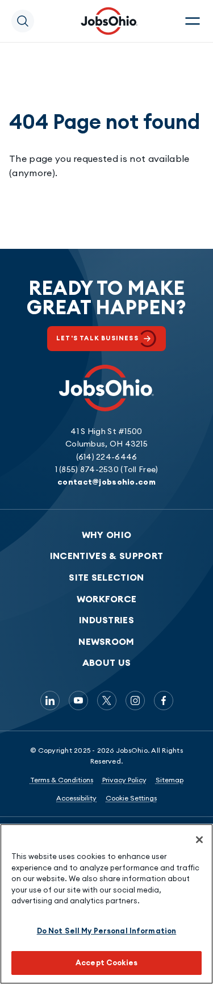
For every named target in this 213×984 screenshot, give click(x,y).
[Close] (199, 839)
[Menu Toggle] (192, 21)
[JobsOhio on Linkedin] (50, 700)
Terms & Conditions (61, 779)
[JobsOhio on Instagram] (135, 700)
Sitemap (169, 779)
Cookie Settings (131, 798)
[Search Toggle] (22, 21)
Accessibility (76, 798)
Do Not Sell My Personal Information (107, 930)
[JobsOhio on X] (106, 700)
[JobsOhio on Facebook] (163, 700)
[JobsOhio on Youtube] (78, 700)
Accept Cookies (106, 962)
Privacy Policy (124, 779)
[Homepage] (109, 21)
